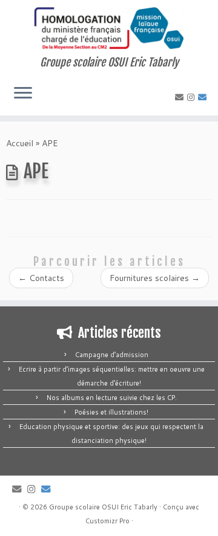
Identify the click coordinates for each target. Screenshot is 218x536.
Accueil (19, 143)
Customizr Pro (107, 521)
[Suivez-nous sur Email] (181, 97)
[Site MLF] (204, 97)
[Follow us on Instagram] (192, 97)
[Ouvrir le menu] (23, 94)
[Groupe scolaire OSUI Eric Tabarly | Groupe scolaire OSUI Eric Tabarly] (109, 28)
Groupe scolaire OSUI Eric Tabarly (103, 507)
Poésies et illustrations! (111, 412)
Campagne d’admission (111, 355)
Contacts (41, 278)
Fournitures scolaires (155, 278)
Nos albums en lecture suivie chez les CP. (112, 397)
